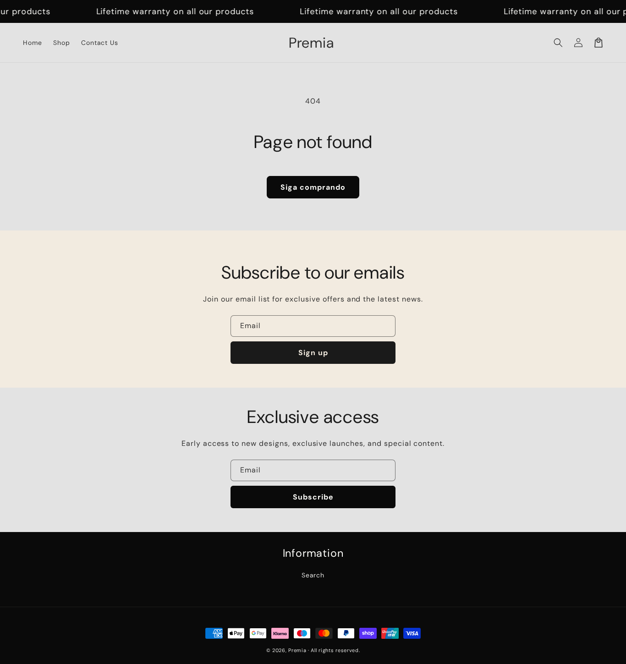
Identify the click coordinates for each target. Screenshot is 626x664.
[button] (558, 43)
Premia (297, 650)
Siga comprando (313, 187)
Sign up (313, 352)
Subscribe (313, 497)
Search (313, 575)
